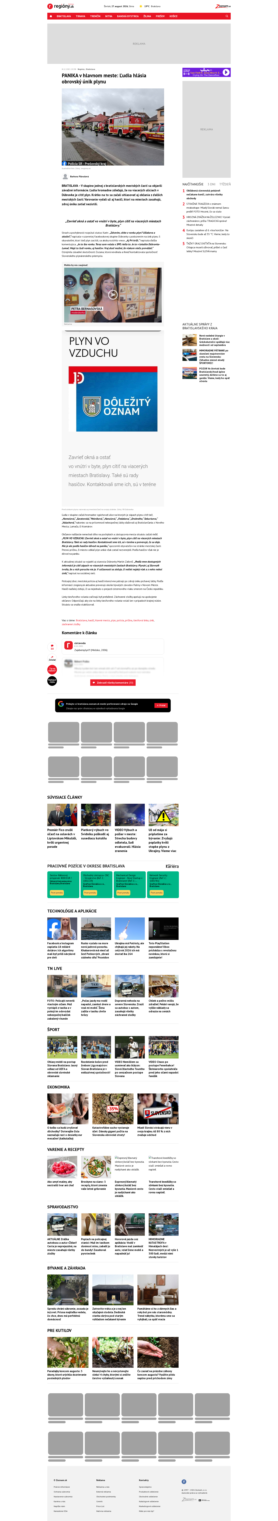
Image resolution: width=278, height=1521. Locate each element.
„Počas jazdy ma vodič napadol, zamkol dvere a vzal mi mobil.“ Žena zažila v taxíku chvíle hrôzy (96, 1008)
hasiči (91, 620)
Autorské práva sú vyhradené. (195, 1493)
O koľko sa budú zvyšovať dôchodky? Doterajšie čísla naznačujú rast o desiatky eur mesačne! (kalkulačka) (64, 1133)
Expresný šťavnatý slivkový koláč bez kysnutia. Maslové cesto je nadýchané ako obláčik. (129, 1189)
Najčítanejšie (193, 184)
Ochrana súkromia (62, 1492)
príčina (128, 620)
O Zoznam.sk (60, 1480)
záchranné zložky (71, 624)
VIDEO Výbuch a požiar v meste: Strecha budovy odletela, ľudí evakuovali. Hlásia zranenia (128, 840)
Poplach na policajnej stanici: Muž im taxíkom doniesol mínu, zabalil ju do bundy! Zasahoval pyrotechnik (95, 1246)
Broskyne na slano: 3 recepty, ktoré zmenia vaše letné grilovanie (94, 1185)
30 (52, 648)
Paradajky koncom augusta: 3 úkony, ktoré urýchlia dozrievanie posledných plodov (66, 1374)
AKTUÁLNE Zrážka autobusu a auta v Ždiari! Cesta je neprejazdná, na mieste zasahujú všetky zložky (62, 1246)
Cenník (99, 1501)
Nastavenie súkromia (63, 1496)
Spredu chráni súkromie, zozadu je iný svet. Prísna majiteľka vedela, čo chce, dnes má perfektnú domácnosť (67, 1314)
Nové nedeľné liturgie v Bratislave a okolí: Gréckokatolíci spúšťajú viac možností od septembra (214, 340)
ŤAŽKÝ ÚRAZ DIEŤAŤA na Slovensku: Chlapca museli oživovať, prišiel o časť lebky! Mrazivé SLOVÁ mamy (206, 247)
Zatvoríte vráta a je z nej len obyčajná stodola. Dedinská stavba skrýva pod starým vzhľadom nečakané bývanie (109, 1314)
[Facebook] (184, 1482)
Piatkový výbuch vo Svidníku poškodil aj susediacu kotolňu (95, 834)
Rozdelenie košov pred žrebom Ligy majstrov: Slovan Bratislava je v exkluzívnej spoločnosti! (95, 1067)
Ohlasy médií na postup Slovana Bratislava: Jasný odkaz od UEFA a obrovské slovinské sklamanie (62, 1069)
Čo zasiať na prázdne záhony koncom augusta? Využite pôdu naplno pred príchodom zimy (156, 1374)
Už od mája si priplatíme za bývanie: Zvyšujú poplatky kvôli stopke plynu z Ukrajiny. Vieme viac (162, 840)
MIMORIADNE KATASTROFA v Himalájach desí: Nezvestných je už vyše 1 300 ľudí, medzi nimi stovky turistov (163, 1248)
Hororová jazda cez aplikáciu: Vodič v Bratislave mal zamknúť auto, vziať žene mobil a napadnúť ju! (129, 1246)
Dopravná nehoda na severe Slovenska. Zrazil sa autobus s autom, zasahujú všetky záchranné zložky (129, 1008)
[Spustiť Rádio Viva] (206, 69)
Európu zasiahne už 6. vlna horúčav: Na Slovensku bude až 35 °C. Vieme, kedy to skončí (208, 234)
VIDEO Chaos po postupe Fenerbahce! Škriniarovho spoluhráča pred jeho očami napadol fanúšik (163, 1069)
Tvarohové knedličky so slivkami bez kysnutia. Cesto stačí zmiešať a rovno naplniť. (162, 1187)
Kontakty (144, 1480)
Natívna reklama (103, 1511)
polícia (120, 620)
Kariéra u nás (59, 1501)
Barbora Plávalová (79, 176)
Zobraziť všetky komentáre (114, 682)
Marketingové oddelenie (149, 1506)
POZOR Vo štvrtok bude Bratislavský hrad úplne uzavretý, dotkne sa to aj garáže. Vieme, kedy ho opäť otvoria (214, 375)
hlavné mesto (102, 620)
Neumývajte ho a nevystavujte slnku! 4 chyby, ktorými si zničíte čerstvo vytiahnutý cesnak (111, 1374)
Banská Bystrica (128, 16)
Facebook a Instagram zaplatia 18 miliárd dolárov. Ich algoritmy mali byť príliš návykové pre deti (61, 950)
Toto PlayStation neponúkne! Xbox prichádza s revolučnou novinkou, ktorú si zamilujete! (162, 950)
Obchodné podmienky (106, 1496)
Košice (173, 16)
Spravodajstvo (145, 1487)
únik (152, 620)
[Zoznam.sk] (190, 1500)
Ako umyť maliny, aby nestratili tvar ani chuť (60, 1183)
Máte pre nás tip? (146, 1511)
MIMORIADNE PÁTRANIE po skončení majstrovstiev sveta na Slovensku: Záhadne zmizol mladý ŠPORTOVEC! (213, 357)
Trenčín (95, 16)
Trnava (80, 16)
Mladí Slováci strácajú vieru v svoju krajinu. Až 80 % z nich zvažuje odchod (154, 1131)
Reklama (100, 1480)
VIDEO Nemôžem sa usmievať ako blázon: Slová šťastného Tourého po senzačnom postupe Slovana (130, 1069)
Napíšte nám (59, 1506)
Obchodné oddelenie (148, 1496)
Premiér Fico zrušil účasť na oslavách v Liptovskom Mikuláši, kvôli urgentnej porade (62, 838)
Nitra (108, 16)
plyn (113, 620)
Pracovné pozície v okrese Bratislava (86, 866)
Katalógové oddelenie (149, 1501)
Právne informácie (62, 1487)
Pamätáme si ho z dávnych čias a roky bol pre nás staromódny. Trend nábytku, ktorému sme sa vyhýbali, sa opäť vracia (156, 1314)
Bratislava (64, 16)
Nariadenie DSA (60, 1511)
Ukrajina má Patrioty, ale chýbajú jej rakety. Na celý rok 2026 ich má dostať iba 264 (129, 949)
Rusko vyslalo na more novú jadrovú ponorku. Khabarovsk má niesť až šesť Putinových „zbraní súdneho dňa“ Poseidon (95, 950)
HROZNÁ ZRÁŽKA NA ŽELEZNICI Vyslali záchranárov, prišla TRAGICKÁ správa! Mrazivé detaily (208, 220)
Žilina (147, 16)
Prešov (160, 16)
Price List (100, 1506)
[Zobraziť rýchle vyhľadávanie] (227, 16)
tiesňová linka (140, 620)
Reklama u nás (102, 1487)
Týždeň (225, 184)
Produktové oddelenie (148, 1492)
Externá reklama (103, 1492)
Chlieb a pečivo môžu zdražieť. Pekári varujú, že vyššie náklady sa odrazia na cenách (164, 1006)
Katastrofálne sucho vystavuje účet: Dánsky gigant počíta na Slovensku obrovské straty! (110, 1131)
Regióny (81, 69)
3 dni (211, 184)
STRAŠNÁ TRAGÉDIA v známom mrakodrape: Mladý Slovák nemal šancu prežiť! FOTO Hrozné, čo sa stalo (207, 207)
